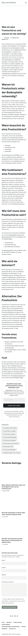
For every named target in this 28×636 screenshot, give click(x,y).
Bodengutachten (8, 250)
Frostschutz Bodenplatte (9, 449)
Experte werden (6, 624)
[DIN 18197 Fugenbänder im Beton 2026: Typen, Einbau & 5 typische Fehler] (14, 502)
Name (4, 560)
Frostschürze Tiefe (8, 446)
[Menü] (25, 2)
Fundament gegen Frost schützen (11, 452)
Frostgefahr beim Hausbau (10, 428)
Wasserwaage (8, 239)
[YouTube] (15, 616)
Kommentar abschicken (9, 607)
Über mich (9, 622)
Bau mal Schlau (9, 2)
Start (3, 622)
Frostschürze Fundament (9, 440)
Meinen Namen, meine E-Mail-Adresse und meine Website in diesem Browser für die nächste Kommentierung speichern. (13, 601)
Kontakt (24, 626)
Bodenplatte (5, 39)
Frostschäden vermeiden (9, 431)
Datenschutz (12, 628)
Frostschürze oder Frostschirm (11, 443)
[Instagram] (10, 616)
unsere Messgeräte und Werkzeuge (11, 626)
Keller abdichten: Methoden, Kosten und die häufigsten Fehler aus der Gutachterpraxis (13, 486)
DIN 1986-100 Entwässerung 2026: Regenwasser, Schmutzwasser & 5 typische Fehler (12, 540)
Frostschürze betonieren (9, 434)
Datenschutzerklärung (14, 416)
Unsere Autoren (17, 622)
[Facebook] (12, 616)
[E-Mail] (17, 616)
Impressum (4, 628)
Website (4, 574)
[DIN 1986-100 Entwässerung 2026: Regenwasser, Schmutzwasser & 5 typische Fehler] (14, 528)
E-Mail (4, 567)
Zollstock (20, 237)
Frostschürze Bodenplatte (9, 437)
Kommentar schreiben (8, 582)
